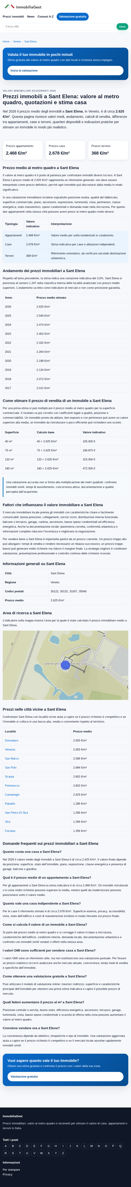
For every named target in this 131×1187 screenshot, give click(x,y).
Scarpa (9, 776)
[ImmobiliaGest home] (65, 6)
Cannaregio (12, 794)
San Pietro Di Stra (16, 812)
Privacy (7, 1174)
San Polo (10, 767)
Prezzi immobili (13, 16)
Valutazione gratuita (72, 16)
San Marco (12, 758)
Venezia (10, 749)
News (30, 16)
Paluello (10, 803)
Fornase (10, 831)
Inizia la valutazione (24, 70)
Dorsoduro (11, 740)
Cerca (122, 26)
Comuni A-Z (46, 16)
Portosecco (12, 785)
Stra (7, 821)
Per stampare (11, 1169)
